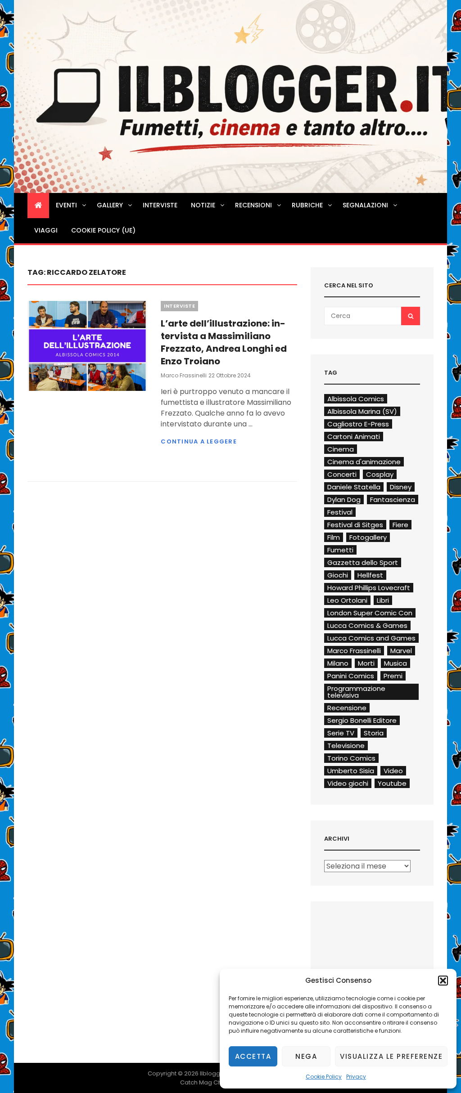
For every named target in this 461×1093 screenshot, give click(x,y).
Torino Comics (351, 758)
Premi (393, 676)
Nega (306, 1056)
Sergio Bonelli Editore (362, 720)
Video (393, 770)
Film (333, 537)
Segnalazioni (365, 205)
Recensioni (253, 205)
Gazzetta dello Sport (362, 562)
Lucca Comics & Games (367, 625)
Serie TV (340, 733)
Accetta (253, 1056)
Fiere (400, 524)
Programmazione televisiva (356, 692)
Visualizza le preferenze (391, 1056)
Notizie (203, 205)
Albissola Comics (355, 398)
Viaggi (46, 230)
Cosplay (379, 474)
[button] (442, 980)
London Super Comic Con (369, 613)
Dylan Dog (344, 499)
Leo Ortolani (347, 600)
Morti (366, 663)
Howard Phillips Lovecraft (368, 587)
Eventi (66, 205)
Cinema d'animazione (364, 461)
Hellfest (370, 575)
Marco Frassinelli (184, 375)
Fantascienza (392, 499)
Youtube (392, 783)
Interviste (160, 205)
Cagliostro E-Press (358, 424)
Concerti (342, 474)
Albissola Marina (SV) (362, 411)
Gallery (110, 205)
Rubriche (307, 205)
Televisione (346, 745)
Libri (383, 600)
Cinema (340, 449)
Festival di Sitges (355, 524)
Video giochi (347, 783)
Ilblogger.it (215, 1073)
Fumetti (340, 550)
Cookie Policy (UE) (103, 230)
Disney (400, 487)
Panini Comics (350, 676)
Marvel (401, 650)
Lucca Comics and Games (371, 638)
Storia (374, 733)
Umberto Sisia (350, 770)
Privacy (356, 1076)
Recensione (346, 707)
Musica (395, 663)
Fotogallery (368, 537)
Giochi (337, 575)
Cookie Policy (324, 1076)
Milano (337, 663)
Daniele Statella (353, 487)
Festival (340, 512)
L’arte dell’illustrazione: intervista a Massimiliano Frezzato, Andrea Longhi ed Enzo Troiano (224, 342)
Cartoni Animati (353, 436)
